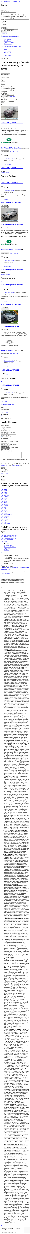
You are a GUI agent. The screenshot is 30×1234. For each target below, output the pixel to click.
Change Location (5, 74)
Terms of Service (15, 465)
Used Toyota (4, 522)
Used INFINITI (5, 505)
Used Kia (3, 508)
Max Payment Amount (7, 16)
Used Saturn (4, 520)
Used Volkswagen (5, 523)
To (2, 23)
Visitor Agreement (5, 573)
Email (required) (5, 429)
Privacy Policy (4, 465)
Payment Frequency (6, 18)
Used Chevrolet (5, 495)
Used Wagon (9, 539)
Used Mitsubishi (5, 516)
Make (2, 27)
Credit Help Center (9, 42)
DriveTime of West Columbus (11, 148)
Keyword (3, 10)
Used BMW (4, 490)
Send (2, 471)
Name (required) (5, 425)
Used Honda (4, 502)
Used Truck (13, 538)
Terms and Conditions (10, 547)
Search (2, 76)
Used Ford (3, 499)
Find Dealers (7, 39)
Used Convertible (5, 535)
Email (9, 437)
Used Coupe (13, 535)
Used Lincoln (4, 511)
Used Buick (4, 492)
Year (2, 80)
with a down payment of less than (9, 441)
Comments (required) (6, 450)
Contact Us (7, 548)
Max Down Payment (6, 14)
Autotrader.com (5, 567)
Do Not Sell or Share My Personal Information (16, 558)
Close (2, 479)
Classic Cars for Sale (14, 567)
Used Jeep (3, 507)
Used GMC (4, 501)
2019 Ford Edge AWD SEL (10, 326)
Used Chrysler (4, 496)
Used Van (3, 539)
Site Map (6, 550)
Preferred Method (5, 435)
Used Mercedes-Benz (6, 514)
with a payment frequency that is (9, 447)
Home (5, 49)
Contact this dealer (9, 158)
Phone (8, 432)
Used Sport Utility (5, 538)
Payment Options (5, 172)
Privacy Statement (9, 557)
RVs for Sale (6, 569)
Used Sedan (12, 536)
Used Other (4, 541)
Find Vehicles (7, 41)
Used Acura (4, 489)
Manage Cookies (8, 563)
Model (2, 28)
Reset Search (4, 33)
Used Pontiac (4, 519)
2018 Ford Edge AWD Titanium (12, 123)
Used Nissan (4, 517)
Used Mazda (4, 513)
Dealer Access (8, 44)
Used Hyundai (4, 504)
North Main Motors (7, 350)
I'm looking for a (5, 438)
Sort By (3, 98)
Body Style (4, 30)
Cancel (3, 468)
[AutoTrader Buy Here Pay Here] (10, 36)
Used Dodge (4, 498)
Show (2, 102)
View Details (7, 164)
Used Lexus (4, 510)
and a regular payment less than (9, 444)
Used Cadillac (4, 493)
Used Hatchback (5, 536)
